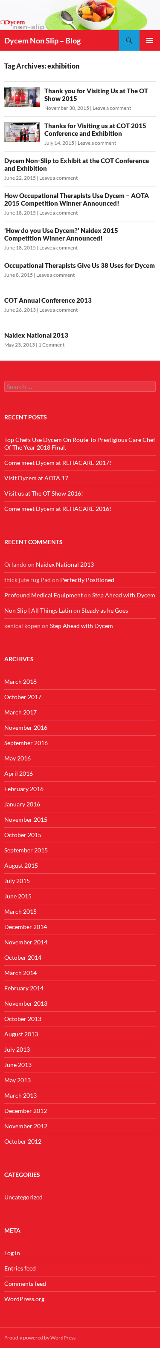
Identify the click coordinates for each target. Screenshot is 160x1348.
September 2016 (26, 742)
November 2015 (25, 819)
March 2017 (20, 712)
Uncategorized (23, 1197)
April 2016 (18, 773)
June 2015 (18, 896)
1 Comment (51, 344)
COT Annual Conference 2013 (48, 300)
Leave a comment (112, 108)
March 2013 (20, 1095)
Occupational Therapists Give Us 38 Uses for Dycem (79, 265)
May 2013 (17, 1080)
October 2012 (22, 1141)
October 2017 (22, 696)
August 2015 (21, 865)
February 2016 (24, 788)
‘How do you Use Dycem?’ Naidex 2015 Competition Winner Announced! (61, 234)
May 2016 (17, 758)
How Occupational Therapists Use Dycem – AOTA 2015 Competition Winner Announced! (76, 199)
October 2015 (22, 834)
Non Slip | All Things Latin (38, 610)
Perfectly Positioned (87, 579)
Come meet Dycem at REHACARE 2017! (57, 462)
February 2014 (24, 988)
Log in (12, 1252)
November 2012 (25, 1126)
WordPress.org (24, 1298)
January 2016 (22, 804)
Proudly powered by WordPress (40, 1337)
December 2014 (25, 926)
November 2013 (25, 1003)
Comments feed (25, 1283)
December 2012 (25, 1110)
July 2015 (17, 880)
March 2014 (20, 972)
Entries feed (20, 1268)
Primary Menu (150, 40)
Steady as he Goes (104, 610)
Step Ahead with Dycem (123, 595)
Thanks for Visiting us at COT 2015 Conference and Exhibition (95, 129)
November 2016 (25, 727)
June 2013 (18, 1064)
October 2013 (22, 1018)
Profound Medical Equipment (43, 595)
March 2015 (20, 911)
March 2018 (20, 681)
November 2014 (25, 942)
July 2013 (17, 1049)
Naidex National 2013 (36, 335)
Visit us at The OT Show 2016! (43, 493)
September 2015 (26, 850)
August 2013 (21, 1034)
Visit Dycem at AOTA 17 (36, 478)
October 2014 (22, 957)
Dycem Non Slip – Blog (42, 40)
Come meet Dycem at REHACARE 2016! (57, 508)
